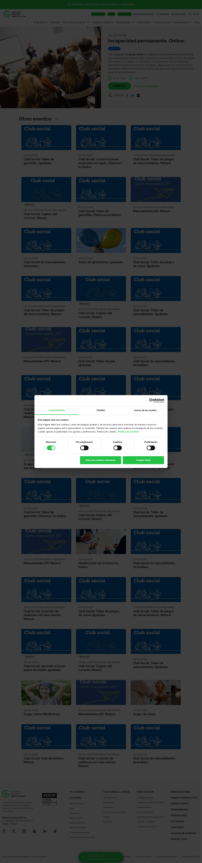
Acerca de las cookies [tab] (145, 410)
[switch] (84, 447)
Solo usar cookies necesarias (100, 460)
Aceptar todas (143, 460)
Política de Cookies (128, 431)
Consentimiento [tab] (56, 410)
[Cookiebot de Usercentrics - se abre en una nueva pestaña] (151, 400)
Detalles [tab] (101, 410)
